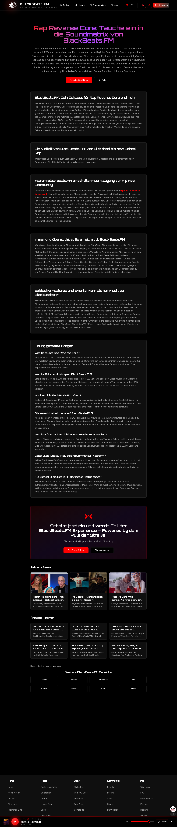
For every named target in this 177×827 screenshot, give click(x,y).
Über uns (145, 787)
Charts (44, 689)
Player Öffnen (78, 550)
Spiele (110, 804)
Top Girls (78, 798)
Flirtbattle (78, 787)
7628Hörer (36, 819)
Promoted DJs (15, 809)
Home (33, 666)
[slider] (148, 821)
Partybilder (112, 809)
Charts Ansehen (102, 550)
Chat (103, 689)
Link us (11, 798)
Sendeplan (46, 792)
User (81, 5)
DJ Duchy (27, 824)
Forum (73, 689)
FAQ (142, 792)
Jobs (43, 809)
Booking (144, 809)
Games (133, 689)
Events (74, 679)
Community (98, 5)
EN (132, 5)
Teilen (104, 80)
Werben (144, 815)
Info (116, 5)
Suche (41, 666)
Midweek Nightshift (31, 822)
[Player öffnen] (143, 5)
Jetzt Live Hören (80, 80)
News (44, 679)
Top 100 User (80, 792)
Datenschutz (146, 798)
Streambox (13, 804)
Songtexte (79, 809)
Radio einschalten (49, 787)
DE (127, 5)
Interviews (103, 679)
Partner (144, 804)
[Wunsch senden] (149, 5)
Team (132, 679)
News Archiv (14, 792)
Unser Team (47, 804)
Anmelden (163, 5)
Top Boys (78, 804)
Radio (66, 5)
